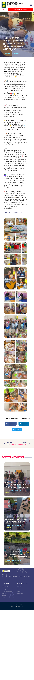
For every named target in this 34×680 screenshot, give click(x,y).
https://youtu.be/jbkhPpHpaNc (14, 212)
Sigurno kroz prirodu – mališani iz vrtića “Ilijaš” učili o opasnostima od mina (17, 485)
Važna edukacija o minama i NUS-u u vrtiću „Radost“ (16, 520)
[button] (31, 5)
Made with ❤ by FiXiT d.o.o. (17, 606)
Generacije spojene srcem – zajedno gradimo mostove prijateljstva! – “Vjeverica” (16, 554)
